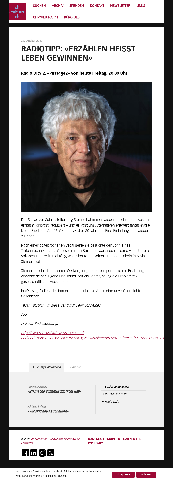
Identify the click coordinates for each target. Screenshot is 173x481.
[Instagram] (42, 453)
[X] (50, 453)
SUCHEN (39, 5)
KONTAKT (97, 5)
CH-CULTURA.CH (45, 17)
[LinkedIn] (34, 453)
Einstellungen (59, 476)
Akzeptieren (123, 474)
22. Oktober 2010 (115, 394)
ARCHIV (57, 5)
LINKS (140, 5)
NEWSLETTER (120, 5)
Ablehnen (146, 474)
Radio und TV (113, 401)
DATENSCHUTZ (132, 439)
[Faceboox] (25, 453)
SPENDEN (76, 5)
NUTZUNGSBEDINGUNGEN (104, 439)
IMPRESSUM (95, 443)
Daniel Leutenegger (117, 386)
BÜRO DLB (72, 17)
